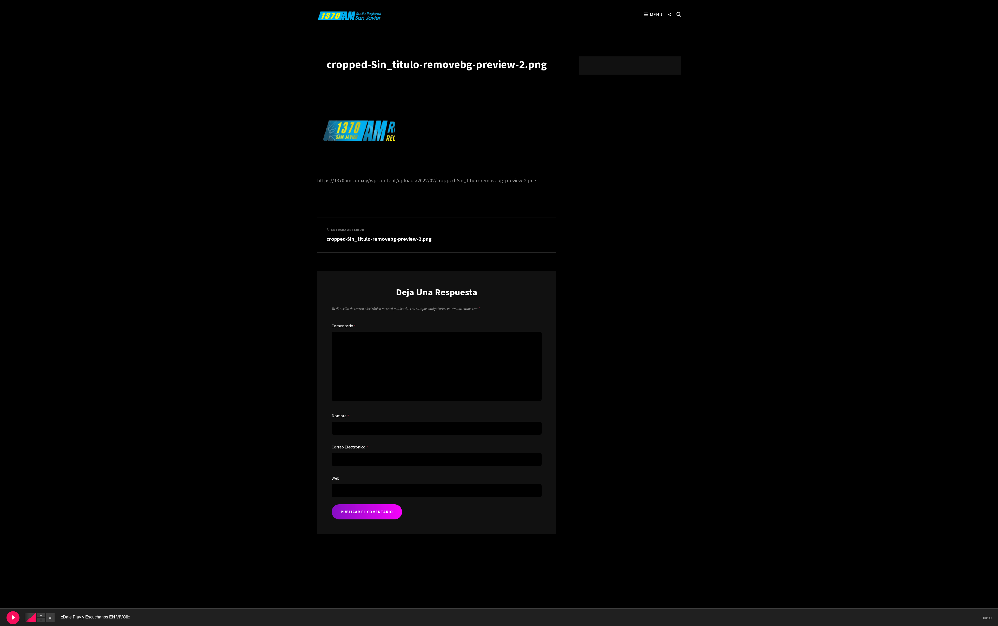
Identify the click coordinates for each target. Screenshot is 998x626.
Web (335, 478)
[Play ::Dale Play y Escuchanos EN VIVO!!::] (12, 617)
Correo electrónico (350, 446)
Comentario (344, 325)
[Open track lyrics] (50, 617)
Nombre (340, 415)
